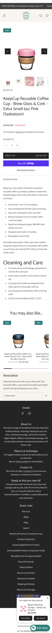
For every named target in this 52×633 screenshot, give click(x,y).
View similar (25, 618)
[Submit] (45, 395)
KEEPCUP (8, 90)
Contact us (28, 471)
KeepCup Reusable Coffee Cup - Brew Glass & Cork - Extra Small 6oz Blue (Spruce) (18, 356)
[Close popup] (47, 598)
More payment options (26, 170)
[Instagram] (29, 413)
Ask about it (40, 618)
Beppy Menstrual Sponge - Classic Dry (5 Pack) (37, 607)
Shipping (19, 132)
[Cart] (47, 15)
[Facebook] (22, 413)
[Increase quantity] (17, 145)
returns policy (22, 461)
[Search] (41, 15)
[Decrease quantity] (6, 145)
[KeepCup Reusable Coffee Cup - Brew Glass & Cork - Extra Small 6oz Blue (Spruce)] (18, 336)
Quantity (8, 139)
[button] (8, 51)
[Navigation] (4, 15)
